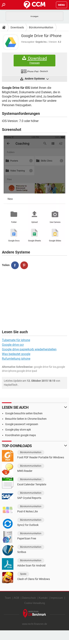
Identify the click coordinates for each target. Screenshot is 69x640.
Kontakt (43, 597)
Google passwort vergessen (21, 424)
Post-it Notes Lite (27, 511)
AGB (16, 597)
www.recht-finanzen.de (34, 623)
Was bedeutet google (16, 354)
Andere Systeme (34, 78)
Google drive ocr (13, 345)
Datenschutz (29, 597)
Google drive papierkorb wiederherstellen (29, 349)
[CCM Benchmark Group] (34, 614)
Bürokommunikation (41, 27)
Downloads (17, 27)
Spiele (23, 574)
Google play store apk (18, 429)
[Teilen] (15, 265)
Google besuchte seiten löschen (24, 413)
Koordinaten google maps (20, 435)
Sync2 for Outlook (28, 524)
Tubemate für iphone (16, 340)
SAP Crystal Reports (29, 497)
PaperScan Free (26, 538)
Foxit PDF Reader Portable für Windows (40, 457)
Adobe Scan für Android (31, 565)
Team (8, 597)
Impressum (56, 597)
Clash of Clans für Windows (33, 579)
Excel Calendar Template (31, 484)
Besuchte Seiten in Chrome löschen (26, 418)
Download (37, 60)
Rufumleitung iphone (16, 358)
